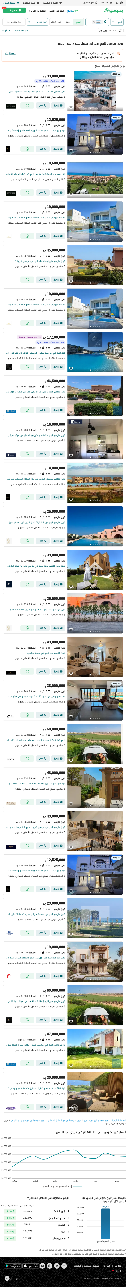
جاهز (67, 22)
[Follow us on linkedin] (57, 1268)
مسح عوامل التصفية (21, 30)
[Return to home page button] (113, 10)
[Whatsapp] (27, 105)
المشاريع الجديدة (37, 11)
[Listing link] (63, 91)
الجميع (78, 22)
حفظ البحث (7, 30)
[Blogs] (72, 10)
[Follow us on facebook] (64, 1268)
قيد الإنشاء (56, 22)
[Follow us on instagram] (49, 1268)
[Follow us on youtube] (42, 1268)
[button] (117, 22)
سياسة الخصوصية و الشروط (86, 1266)
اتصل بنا (106, 1266)
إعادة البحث (10, 53)
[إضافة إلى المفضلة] (71, 107)
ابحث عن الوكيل (56, 11)
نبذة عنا (118, 1266)
